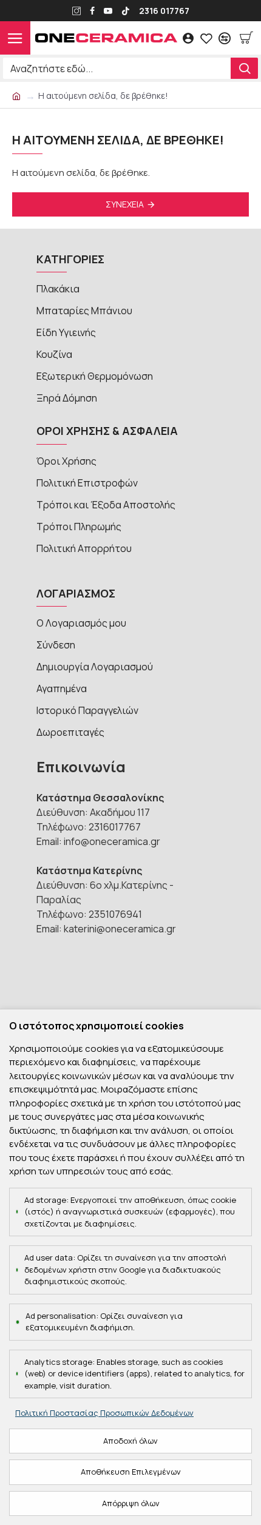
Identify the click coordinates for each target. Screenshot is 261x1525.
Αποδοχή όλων (130, 1440)
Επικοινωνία (81, 767)
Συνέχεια (125, 204)
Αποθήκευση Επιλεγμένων (131, 1471)
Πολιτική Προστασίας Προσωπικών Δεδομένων (104, 1412)
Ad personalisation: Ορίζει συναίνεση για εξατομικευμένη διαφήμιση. (104, 1321)
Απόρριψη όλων (131, 1503)
